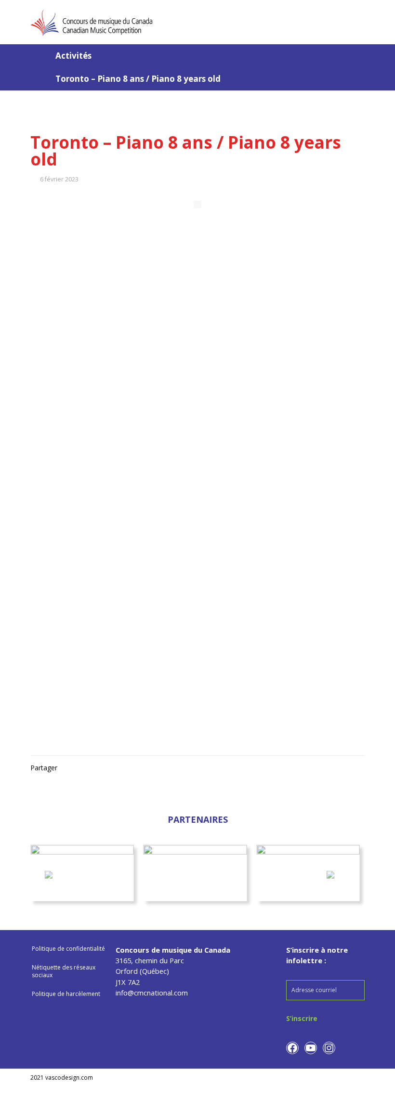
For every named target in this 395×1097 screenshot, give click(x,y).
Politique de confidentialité (68, 948)
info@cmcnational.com (152, 992)
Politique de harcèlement (66, 994)
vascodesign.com (69, 1077)
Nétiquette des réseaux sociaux (63, 971)
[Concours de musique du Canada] (91, 22)
